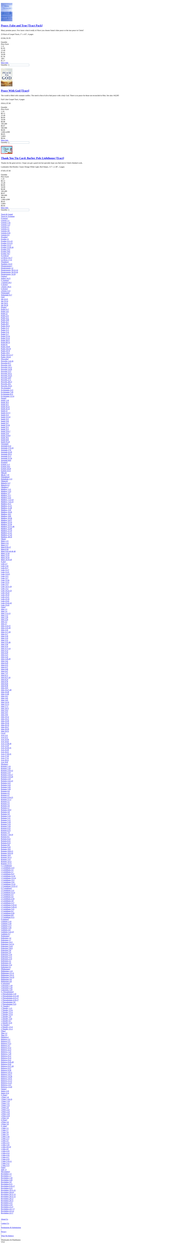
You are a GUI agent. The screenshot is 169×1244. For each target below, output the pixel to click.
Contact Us (5, 1223)
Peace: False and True (22, 25)
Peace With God (15, 90)
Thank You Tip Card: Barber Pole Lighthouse (32, 158)
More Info (4, 63)
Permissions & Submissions (11, 1227)
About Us (4, 1219)
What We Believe (7, 1236)
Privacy (3, 1232)
